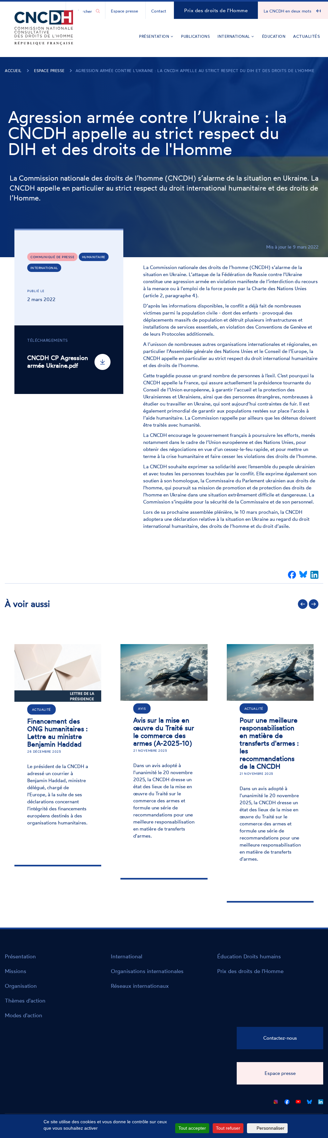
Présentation (155, 36)
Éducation (274, 36)
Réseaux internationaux (140, 985)
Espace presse (124, 10)
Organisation (21, 985)
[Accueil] (44, 37)
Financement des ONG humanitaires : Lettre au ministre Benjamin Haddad (57, 732)
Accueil (13, 70)
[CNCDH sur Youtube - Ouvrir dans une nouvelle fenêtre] (298, 1100)
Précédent (303, 604)
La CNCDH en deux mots (287, 10)
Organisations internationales (147, 971)
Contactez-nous (280, 1038)
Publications (195, 36)
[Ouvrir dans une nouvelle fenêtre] (275, 1100)
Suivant (313, 604)
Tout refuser (228, 1128)
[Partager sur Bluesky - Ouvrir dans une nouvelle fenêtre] (303, 575)
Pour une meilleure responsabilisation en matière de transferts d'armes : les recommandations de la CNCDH (269, 743)
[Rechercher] (98, 11)
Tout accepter (192, 1128)
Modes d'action (23, 1015)
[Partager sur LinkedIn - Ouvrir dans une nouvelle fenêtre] (314, 575)
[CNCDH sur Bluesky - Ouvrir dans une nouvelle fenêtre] (309, 1100)
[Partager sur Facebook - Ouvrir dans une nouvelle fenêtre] (292, 575)
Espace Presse (49, 70)
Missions (15, 971)
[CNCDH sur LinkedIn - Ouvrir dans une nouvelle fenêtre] (320, 1100)
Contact (158, 10)
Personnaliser (270, 1128)
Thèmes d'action (25, 1000)
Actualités (306, 36)
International (234, 36)
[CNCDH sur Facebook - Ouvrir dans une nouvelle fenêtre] (287, 1100)
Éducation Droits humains (249, 956)
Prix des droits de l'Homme (216, 10)
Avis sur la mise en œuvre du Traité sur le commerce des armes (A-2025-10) (163, 731)
